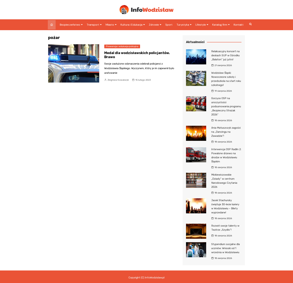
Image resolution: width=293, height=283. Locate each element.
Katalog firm (219, 24)
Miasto (110, 24)
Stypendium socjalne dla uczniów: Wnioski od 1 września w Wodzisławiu (225, 248)
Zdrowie (154, 24)
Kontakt (238, 24)
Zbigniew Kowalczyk (118, 80)
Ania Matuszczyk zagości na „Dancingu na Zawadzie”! (226, 131)
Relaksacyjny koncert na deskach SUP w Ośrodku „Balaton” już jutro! (225, 55)
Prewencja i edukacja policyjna (122, 46)
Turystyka (183, 24)
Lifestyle (201, 24)
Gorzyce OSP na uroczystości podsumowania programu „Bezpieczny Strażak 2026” (226, 106)
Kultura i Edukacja (131, 24)
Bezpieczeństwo (70, 24)
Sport (168, 24)
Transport (93, 24)
